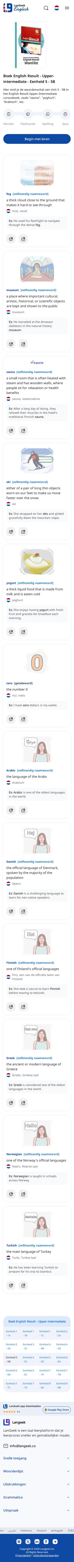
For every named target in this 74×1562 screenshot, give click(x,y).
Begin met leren (37, 139)
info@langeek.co (23, 1446)
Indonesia (26, 1530)
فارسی (12, 1530)
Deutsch (41, 1530)
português (57, 1530)
